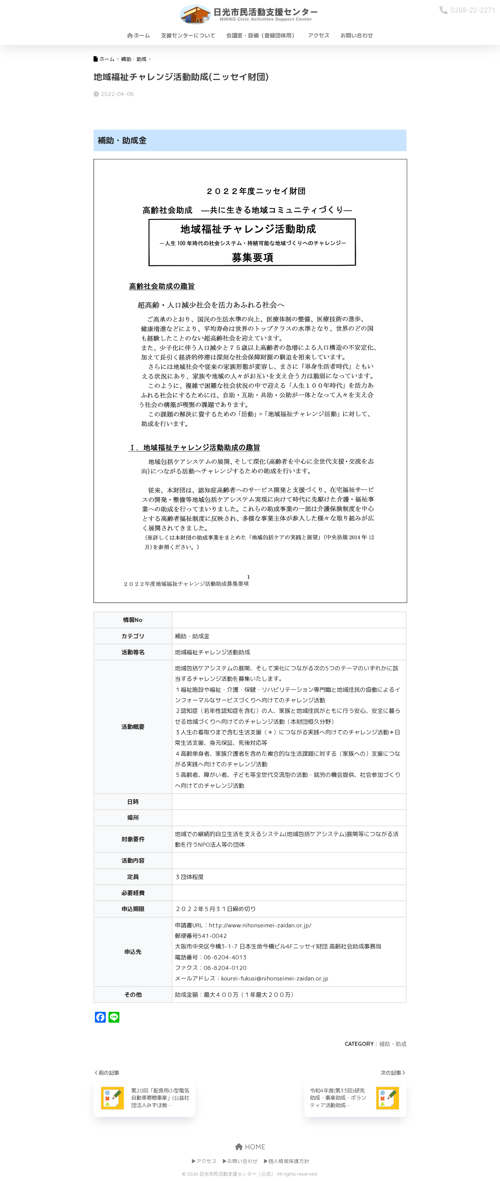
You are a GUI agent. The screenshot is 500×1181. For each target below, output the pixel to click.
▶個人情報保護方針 (286, 1161)
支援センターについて (188, 35)
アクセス (319, 35)
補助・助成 (392, 1043)
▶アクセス (204, 1161)
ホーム (142, 35)
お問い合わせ (356, 35)
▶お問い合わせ (240, 1161)
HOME (254, 1147)
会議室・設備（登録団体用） (261, 35)
